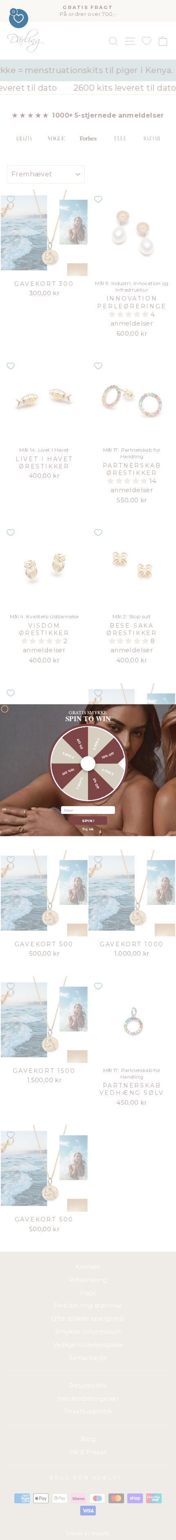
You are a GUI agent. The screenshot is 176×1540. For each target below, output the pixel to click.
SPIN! (88, 820)
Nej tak (87, 828)
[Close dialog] (5, 709)
